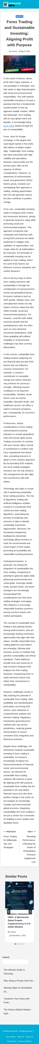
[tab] (15, 944)
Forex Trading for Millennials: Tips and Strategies (10, 840)
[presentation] (19, 896)
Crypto (19, 16)
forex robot (8, 126)
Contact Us (29, 1037)
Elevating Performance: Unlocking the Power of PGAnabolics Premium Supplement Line (29, 847)
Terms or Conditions (25, 1041)
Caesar (14, 51)
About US (20, 1037)
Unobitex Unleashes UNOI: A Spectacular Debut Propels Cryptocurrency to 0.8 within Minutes (19, 920)
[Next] (30, 911)
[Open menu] (34, 4)
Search (6, 957)
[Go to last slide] (8, 911)
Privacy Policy (11, 1041)
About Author (10, 1037)
